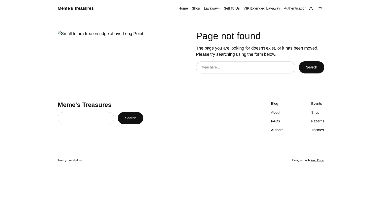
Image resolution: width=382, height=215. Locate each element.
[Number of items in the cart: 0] (319, 8)
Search (311, 67)
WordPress (317, 160)
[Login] (310, 8)
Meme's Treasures (76, 8)
